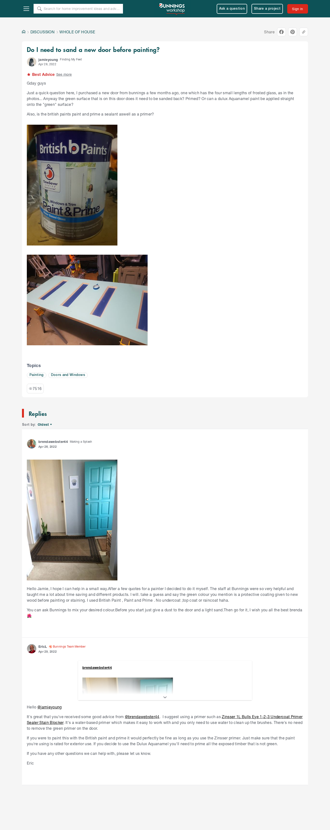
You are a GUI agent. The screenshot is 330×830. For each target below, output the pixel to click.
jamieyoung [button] (48, 60)
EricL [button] (42, 646)
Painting (36, 375)
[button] (31, 62)
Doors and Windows (68, 375)
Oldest (44, 424)
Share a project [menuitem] (267, 8)
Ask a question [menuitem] (232, 8)
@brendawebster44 (142, 716)
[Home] (23, 32)
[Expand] (165, 697)
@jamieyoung (49, 707)
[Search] (39, 9)
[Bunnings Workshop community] (172, 8)
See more (64, 74)
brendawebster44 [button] (53, 442)
